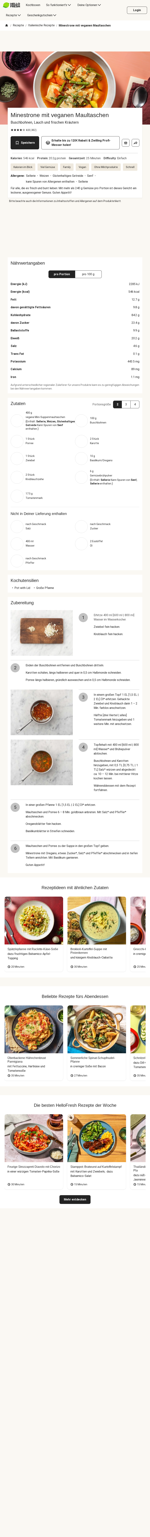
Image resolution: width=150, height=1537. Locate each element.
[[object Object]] (126, 143)
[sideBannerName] (75, 230)
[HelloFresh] (11, 5)
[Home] (6, 25)
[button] (75, 403)
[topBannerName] (75, 41)
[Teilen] (135, 143)
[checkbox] (12, 130)
